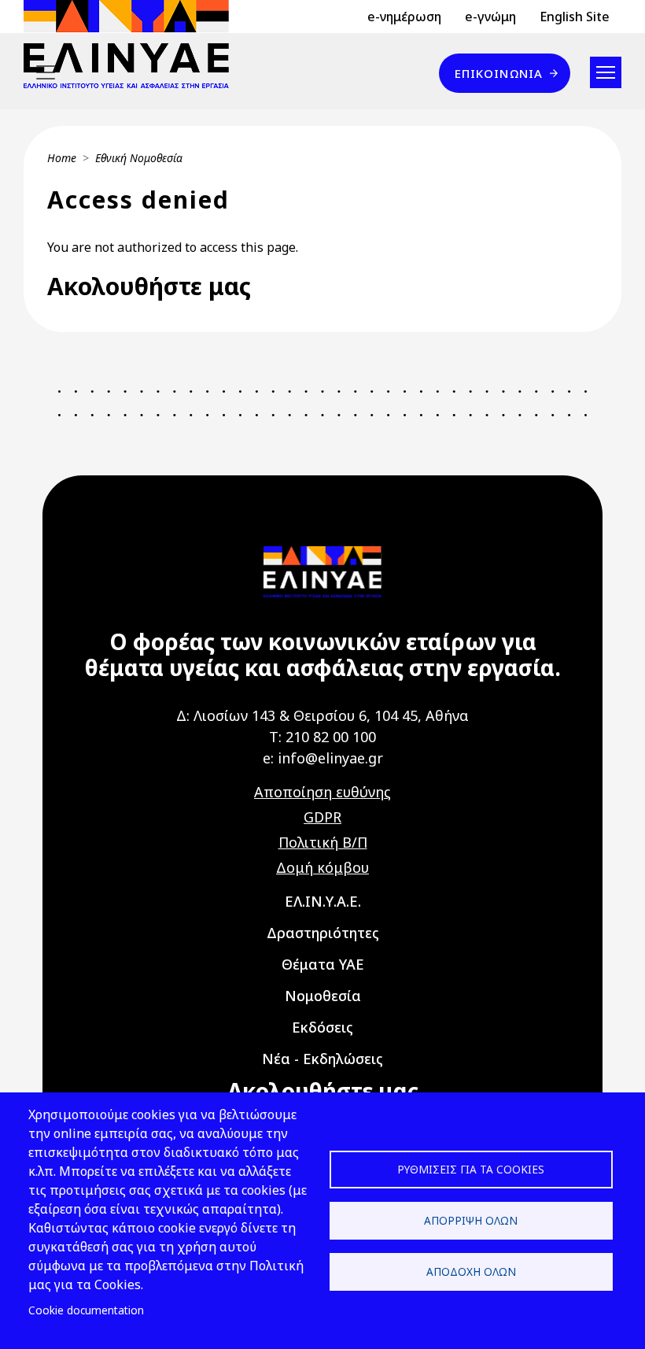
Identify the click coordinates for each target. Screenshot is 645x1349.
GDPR (322, 817)
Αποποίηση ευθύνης (322, 791)
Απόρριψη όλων (471, 1220)
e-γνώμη (490, 16)
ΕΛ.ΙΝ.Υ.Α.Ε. (323, 901)
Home (61, 157)
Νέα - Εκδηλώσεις (322, 1058)
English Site (575, 16)
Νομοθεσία (323, 995)
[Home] (132, 44)
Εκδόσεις (322, 1027)
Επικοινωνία (499, 73)
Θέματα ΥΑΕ (323, 964)
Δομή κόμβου (322, 867)
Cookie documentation (86, 1310)
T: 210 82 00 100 (322, 736)
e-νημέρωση (404, 16)
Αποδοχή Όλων (471, 1271)
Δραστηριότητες (323, 932)
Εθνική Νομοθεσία (138, 157)
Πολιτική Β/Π (322, 842)
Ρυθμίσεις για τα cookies (470, 1169)
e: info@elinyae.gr (323, 757)
